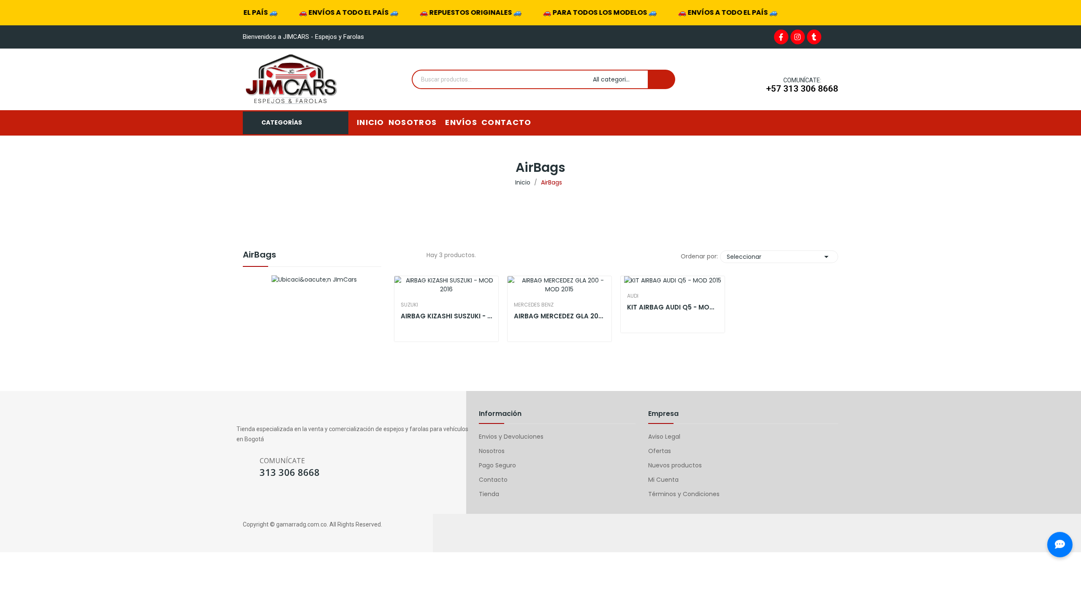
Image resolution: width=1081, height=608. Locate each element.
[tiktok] (290, 500)
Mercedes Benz (534, 304)
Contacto (493, 479)
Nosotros (492, 451)
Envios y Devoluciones (511, 436)
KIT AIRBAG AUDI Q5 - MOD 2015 (672, 307)
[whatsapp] (273, 500)
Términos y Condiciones (684, 494)
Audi (632, 296)
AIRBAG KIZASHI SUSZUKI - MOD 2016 (446, 316)
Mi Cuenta (663, 479)
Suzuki (409, 304)
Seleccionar (779, 257)
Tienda (489, 494)
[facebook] (240, 500)
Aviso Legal (664, 436)
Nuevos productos (675, 465)
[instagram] (257, 500)
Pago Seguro (497, 465)
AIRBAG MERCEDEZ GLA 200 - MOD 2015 (559, 316)
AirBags (259, 255)
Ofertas (659, 451)
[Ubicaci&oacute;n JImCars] (314, 279)
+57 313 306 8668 (802, 89)
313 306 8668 (290, 472)
